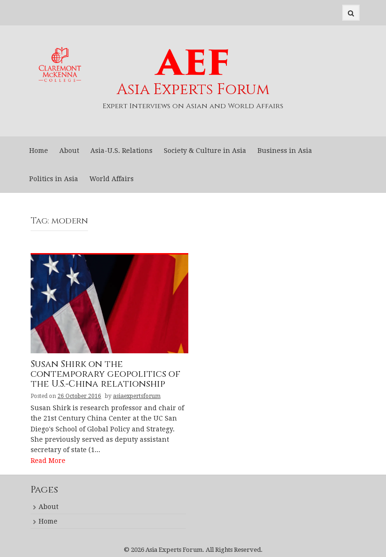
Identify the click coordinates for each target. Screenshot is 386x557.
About (69, 150)
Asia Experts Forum (193, 90)
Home (38, 150)
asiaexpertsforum (137, 396)
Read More (48, 460)
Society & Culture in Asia (205, 150)
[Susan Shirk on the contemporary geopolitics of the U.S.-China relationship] (109, 303)
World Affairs (111, 179)
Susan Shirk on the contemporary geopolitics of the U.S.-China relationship (105, 374)
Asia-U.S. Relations (121, 150)
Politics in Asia (53, 179)
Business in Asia (284, 150)
